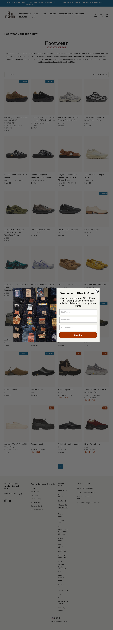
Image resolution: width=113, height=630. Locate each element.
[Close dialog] (97, 291)
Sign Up (78, 335)
